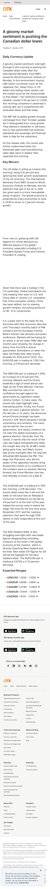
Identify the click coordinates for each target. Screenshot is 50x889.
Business (7, 2)
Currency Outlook (32, 733)
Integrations (30, 715)
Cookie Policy (24, 883)
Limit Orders (8, 716)
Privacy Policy (8, 817)
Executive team (9, 829)
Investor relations (31, 817)
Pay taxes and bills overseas (13, 786)
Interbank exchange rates (12, 740)
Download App (30, 722)
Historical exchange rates (12, 744)
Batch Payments (31, 711)
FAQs (11, 686)
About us (6, 807)
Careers (6, 833)
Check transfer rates (10, 766)
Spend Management (32, 702)
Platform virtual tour (10, 733)
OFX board (7, 826)
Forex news (30, 737)
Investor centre (31, 807)
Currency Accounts (10, 720)
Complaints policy (9, 814)
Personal (18, 2)
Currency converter (10, 737)
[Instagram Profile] (36, 666)
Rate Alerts (7, 748)
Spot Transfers (8, 713)
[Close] (40, 870)
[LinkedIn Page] (14, 666)
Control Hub (30, 698)
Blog (27, 740)
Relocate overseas (10, 782)
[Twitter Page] (19, 666)
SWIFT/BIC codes (9, 755)
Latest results (30, 810)
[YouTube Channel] (30, 666)
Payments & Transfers (11, 702)
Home (5, 16)
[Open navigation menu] (45, 9)
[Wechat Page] (25, 666)
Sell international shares (12, 795)
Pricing (28, 718)
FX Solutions (8, 709)
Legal (5, 810)
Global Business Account (12, 698)
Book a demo (33, 686)
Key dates (29, 814)
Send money (8, 770)
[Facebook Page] (8, 666)
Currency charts (9, 751)
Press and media (31, 770)
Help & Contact (21, 686)
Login (38, 9)
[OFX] (7, 9)
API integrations (31, 766)
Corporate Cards (9, 705)
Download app (8, 773)
